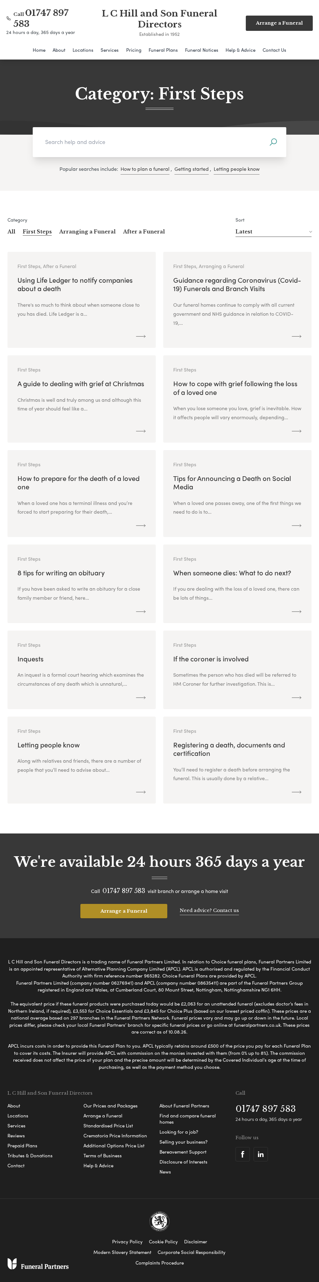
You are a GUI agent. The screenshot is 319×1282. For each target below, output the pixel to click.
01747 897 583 (123, 891)
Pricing (133, 49)
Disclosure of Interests (183, 1161)
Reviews (16, 1135)
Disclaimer (195, 1241)
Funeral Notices (201, 49)
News (165, 1171)
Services (110, 49)
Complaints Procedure (160, 1262)
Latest (244, 231)
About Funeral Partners (184, 1105)
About (59, 49)
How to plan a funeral (145, 168)
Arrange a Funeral (123, 911)
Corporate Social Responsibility (192, 1252)
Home (39, 49)
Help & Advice (240, 49)
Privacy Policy (127, 1241)
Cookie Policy (163, 1241)
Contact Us (274, 49)
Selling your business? (183, 1141)
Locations (83, 49)
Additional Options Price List (114, 1145)
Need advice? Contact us (209, 910)
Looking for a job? (179, 1131)
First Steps (37, 231)
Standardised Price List (108, 1125)
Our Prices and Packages (110, 1105)
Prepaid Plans (22, 1145)
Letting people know (236, 168)
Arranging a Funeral (87, 231)
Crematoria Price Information (115, 1135)
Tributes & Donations (30, 1155)
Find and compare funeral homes (188, 1118)
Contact (16, 1165)
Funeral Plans (163, 49)
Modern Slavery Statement (122, 1252)
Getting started (191, 168)
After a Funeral (144, 231)
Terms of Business (102, 1155)
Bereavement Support (183, 1151)
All (11, 231)
